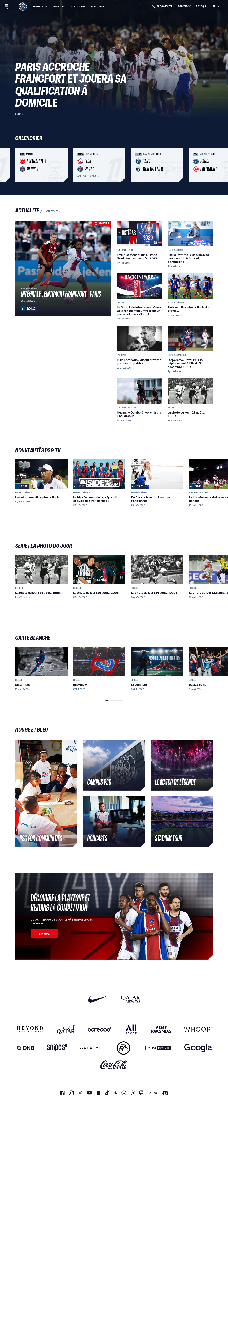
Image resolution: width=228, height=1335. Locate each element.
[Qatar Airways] (130, 999)
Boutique (201, 6)
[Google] (198, 1048)
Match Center (86, 176)
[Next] (208, 165)
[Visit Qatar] (66, 1029)
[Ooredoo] (99, 1029)
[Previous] (19, 165)
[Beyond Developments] (30, 1029)
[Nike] (98, 999)
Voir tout (51, 211)
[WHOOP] (198, 1029)
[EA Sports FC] (124, 1048)
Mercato (40, 6)
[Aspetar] (91, 1048)
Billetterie (184, 6)
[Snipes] (57, 1048)
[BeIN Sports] (158, 1048)
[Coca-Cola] (114, 1064)
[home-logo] (23, 6)
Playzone (77, 6)
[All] (131, 1029)
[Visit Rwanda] (161, 1029)
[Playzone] (44, 933)
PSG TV (58, 6)
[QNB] (25, 1048)
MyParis (97, 6)
